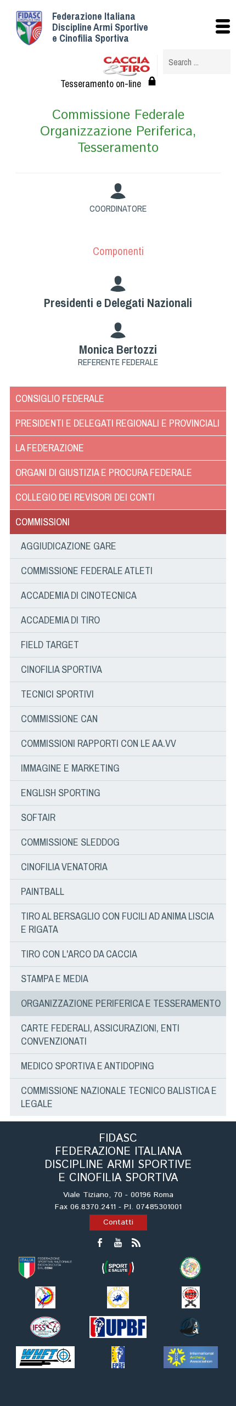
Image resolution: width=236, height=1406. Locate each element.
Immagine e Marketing (70, 768)
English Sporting (60, 793)
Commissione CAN (59, 718)
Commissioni (42, 522)
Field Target (50, 644)
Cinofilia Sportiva (61, 669)
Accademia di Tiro (60, 620)
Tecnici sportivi (57, 694)
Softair (38, 817)
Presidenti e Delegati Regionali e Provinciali (117, 423)
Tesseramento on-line (100, 83)
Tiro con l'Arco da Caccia (79, 954)
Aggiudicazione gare (68, 546)
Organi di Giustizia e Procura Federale (103, 472)
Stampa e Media (54, 978)
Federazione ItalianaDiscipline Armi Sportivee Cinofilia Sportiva (100, 27)
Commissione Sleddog (70, 842)
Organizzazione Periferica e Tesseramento (121, 1003)
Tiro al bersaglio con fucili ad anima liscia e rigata (117, 922)
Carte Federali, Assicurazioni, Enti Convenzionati (100, 1034)
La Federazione (49, 448)
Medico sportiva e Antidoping (87, 1066)
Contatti (118, 1222)
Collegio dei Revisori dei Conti (85, 497)
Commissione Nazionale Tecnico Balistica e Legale (119, 1097)
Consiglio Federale (59, 398)
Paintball (42, 891)
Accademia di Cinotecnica (79, 595)
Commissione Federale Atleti (87, 570)
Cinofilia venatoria (64, 867)
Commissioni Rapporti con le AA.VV (98, 743)
